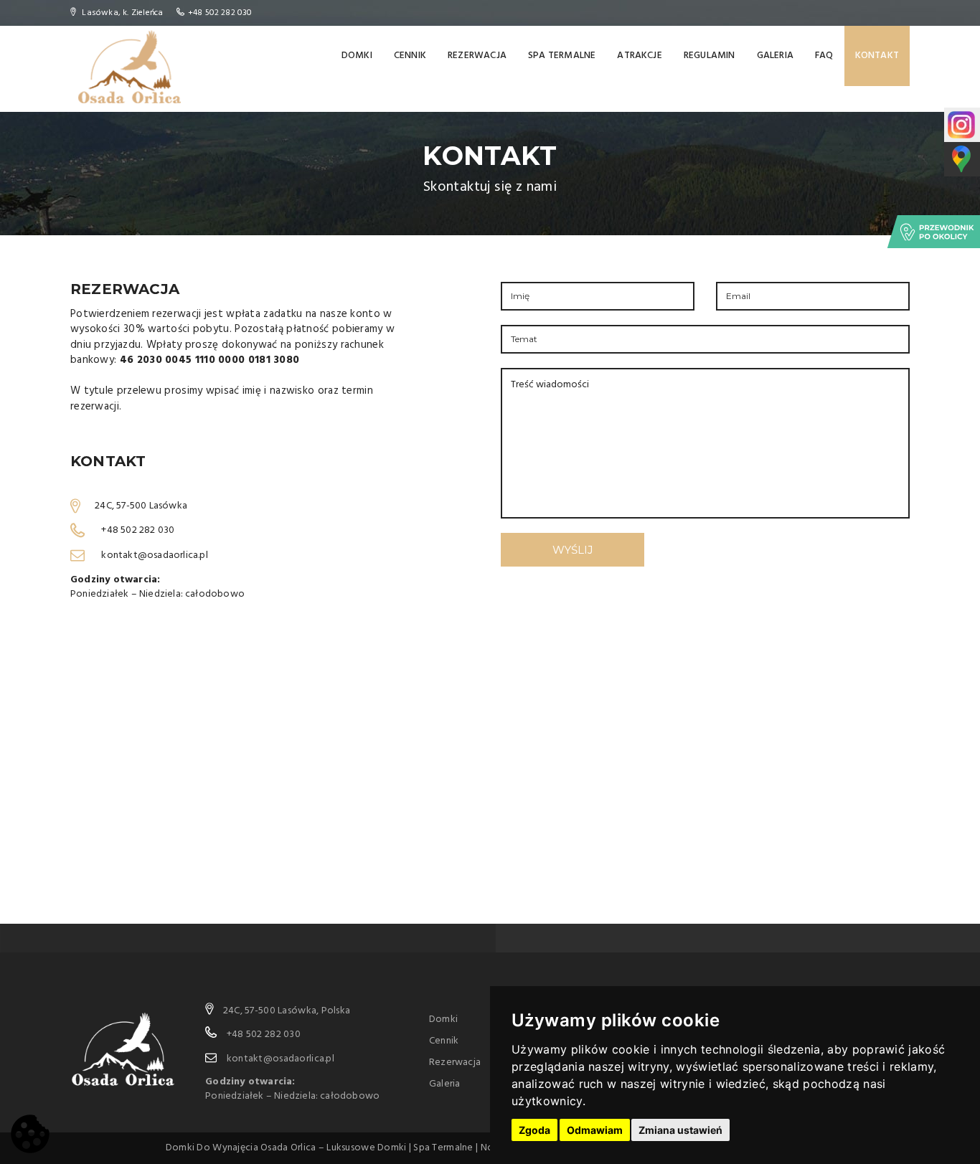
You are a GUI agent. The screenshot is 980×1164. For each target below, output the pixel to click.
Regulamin (709, 55)
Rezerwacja (477, 55)
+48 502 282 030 (220, 13)
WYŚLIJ (572, 550)
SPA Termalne (561, 55)
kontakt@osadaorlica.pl (154, 555)
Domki (356, 55)
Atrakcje (639, 55)
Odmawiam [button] (595, 1130)
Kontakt (877, 55)
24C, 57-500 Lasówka (141, 505)
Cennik (410, 55)
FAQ (824, 55)
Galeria (775, 55)
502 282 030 (147, 530)
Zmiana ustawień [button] (680, 1130)
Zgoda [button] (534, 1130)
